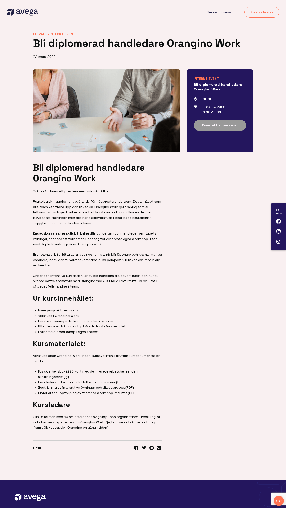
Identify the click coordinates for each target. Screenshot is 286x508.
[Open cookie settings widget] (279, 501)
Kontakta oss (262, 12)
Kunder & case (219, 12)
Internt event (62, 34)
